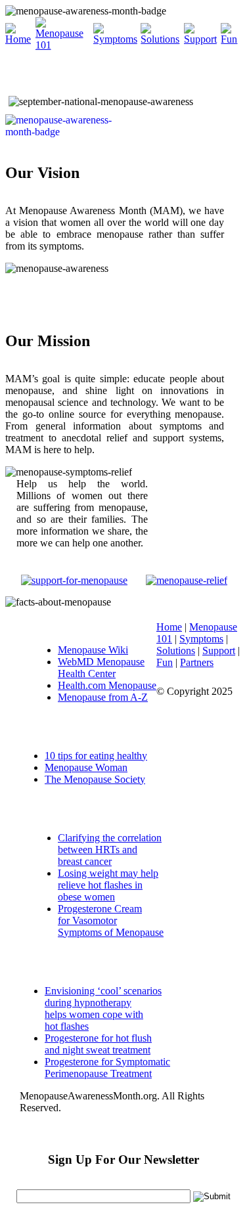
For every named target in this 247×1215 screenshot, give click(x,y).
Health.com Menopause (107, 685)
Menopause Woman (86, 767)
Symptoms (201, 638)
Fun (164, 662)
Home (169, 626)
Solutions (175, 650)
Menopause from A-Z (103, 697)
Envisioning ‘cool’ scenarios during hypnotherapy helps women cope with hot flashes (103, 1008)
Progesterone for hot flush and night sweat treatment (98, 1043)
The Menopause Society (95, 779)
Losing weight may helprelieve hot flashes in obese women (108, 885)
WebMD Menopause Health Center (101, 667)
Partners (196, 662)
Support (218, 650)
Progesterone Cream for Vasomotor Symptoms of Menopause (111, 920)
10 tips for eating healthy (96, 755)
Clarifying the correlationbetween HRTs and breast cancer (110, 849)
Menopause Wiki (93, 649)
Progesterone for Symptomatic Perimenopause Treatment (107, 1067)
